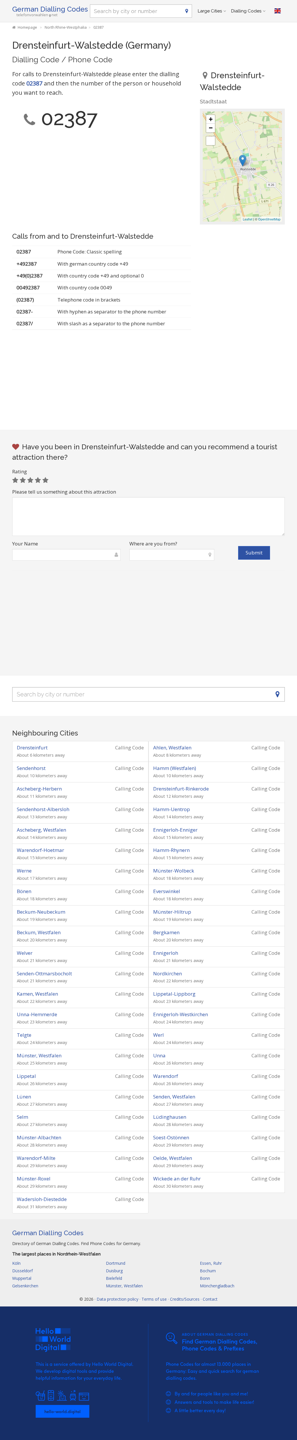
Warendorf (165, 1076)
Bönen (24, 891)
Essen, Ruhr (211, 1263)
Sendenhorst (31, 768)
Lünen (24, 1096)
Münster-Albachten (39, 1137)
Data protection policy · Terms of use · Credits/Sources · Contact (157, 1299)
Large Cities (210, 11)
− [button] (211, 128)
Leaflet (247, 219)
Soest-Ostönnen (171, 1137)
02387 (34, 83)
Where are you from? (153, 543)
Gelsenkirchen (25, 1285)
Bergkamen (166, 932)
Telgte (24, 1035)
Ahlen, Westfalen (172, 747)
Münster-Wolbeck (173, 870)
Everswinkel (166, 891)
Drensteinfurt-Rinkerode (181, 788)
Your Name (25, 543)
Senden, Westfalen (174, 1096)
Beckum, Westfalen (39, 932)
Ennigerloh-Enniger (175, 829)
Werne (24, 870)
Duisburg (114, 1270)
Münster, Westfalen (39, 1055)
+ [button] (211, 119)
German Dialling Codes (50, 9)
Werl (158, 1035)
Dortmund (115, 1263)
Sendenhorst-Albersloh (43, 809)
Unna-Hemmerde (37, 1014)
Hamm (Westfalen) (174, 768)
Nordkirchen (167, 973)
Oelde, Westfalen (172, 1158)
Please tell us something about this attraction (64, 491)
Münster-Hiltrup (172, 911)
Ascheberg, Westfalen (41, 829)
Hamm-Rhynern (171, 850)
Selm (22, 1117)
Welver (24, 953)
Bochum (208, 1270)
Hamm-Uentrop (171, 809)
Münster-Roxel (33, 1178)
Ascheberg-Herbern (39, 788)
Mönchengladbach (217, 1285)
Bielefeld (114, 1278)
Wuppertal (21, 1278)
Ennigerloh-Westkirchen (180, 1014)
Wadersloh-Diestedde (42, 1199)
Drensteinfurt (32, 747)
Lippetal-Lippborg (174, 993)
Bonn (205, 1278)
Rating (19, 471)
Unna (159, 1055)
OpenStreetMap (269, 219)
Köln (16, 1263)
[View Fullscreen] (210, 140)
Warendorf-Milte (36, 1158)
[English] (277, 11)
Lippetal (26, 1076)
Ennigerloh (165, 953)
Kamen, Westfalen (37, 993)
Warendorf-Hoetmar (40, 850)
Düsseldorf (22, 1270)
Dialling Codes (246, 11)
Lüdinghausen (169, 1117)
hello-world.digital (62, 1411)
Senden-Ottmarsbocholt (44, 973)
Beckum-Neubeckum (41, 911)
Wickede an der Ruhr (177, 1178)
